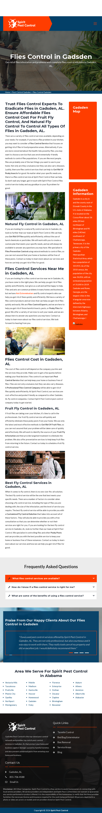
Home (7, 92)
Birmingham (57, 701)
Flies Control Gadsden (42, 92)
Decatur (55, 694)
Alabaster (79, 697)
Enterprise (56, 686)
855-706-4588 (17, 777)
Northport (9, 701)
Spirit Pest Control (59, 810)
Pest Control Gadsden (21, 92)
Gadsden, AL (15, 772)
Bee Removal (64, 742)
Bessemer (56, 705)
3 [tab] (82, 652)
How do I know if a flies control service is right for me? (43, 587)
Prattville (9, 690)
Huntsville (33, 690)
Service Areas (64, 747)
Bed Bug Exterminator (69, 737)
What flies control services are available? (36, 578)
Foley (31, 705)
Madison (32, 686)
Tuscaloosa (10, 686)
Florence (56, 682)
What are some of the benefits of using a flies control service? (48, 596)
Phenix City (10, 694)
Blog (60, 752)
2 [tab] (76, 652)
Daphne (55, 697)
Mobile (32, 682)
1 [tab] (71, 652)
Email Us (14, 782)
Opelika (8, 697)
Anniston (79, 690)
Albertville (80, 694)
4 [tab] (87, 652)
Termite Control (66, 732)
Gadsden (32, 701)
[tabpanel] (51, 61)
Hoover (32, 694)
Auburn (78, 682)
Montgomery (11, 705)
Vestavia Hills (11, 682)
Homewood (34, 697)
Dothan (55, 690)
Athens (78, 686)
